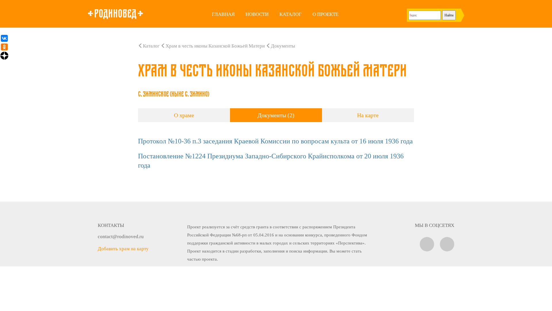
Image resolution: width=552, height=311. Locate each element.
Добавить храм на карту (123, 248)
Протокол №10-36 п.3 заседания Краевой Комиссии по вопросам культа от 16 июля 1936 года (275, 141)
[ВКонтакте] (4, 38)
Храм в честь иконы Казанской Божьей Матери (215, 46)
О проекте (325, 14)
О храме (184, 115)
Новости (257, 14)
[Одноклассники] (4, 46)
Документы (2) (276, 115)
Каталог (290, 14)
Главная (223, 14)
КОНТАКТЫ (111, 225)
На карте (368, 115)
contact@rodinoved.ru (121, 236)
